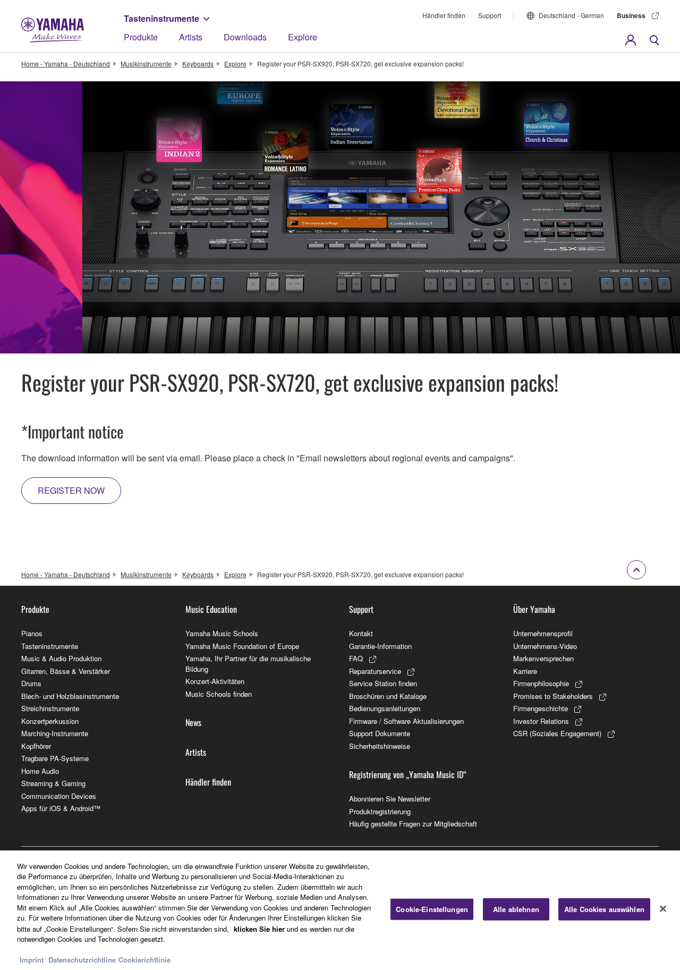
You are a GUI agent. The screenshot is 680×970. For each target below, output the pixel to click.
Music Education (211, 609)
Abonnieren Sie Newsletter (389, 799)
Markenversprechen (543, 658)
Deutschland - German (571, 15)
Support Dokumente (379, 733)
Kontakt (361, 633)
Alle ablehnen (516, 909)
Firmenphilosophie (541, 683)
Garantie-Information (380, 646)
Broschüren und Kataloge (388, 696)
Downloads (245, 37)
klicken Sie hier (259, 928)
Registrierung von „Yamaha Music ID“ (407, 774)
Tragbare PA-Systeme (55, 758)
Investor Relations (541, 721)
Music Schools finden (218, 694)
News (193, 722)
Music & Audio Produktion (61, 658)
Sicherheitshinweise (379, 746)
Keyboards (198, 63)
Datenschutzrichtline (82, 959)
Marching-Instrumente (54, 733)
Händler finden (443, 15)
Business (631, 15)
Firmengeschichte (540, 708)
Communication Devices (58, 796)
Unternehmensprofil (543, 633)
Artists (190, 37)
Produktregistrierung (380, 811)
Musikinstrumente (146, 63)
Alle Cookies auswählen (604, 909)
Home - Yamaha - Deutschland (65, 63)
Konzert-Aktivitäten (214, 681)
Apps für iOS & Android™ (60, 808)
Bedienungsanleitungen (384, 708)
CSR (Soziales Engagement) (557, 733)
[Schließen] (663, 909)
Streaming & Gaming (53, 783)
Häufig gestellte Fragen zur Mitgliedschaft (413, 824)
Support (489, 15)
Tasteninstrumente (161, 18)
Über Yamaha (534, 609)
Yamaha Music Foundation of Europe (242, 646)
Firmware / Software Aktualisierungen (406, 721)
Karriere (525, 671)
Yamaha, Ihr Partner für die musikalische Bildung (248, 663)
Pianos (31, 633)
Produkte (141, 37)
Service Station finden (383, 683)
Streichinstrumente (50, 708)
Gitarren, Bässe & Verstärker (65, 671)
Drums (31, 683)
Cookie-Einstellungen (432, 909)
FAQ (356, 658)
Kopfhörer (36, 746)
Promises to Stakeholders (553, 696)
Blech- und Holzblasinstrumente (70, 696)
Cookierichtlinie (144, 959)
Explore (302, 37)
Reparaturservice (375, 671)
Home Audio (40, 771)
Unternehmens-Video (545, 646)
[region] (340, 910)
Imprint (32, 959)
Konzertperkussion (50, 721)
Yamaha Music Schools (221, 633)
